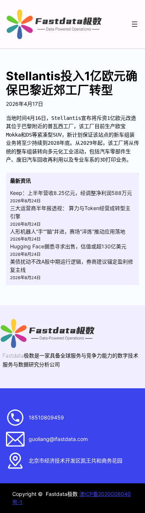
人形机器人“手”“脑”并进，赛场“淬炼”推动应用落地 (67, 231)
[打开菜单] (134, 24)
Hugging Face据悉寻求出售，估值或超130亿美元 (68, 246)
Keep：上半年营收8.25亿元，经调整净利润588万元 (71, 193)
